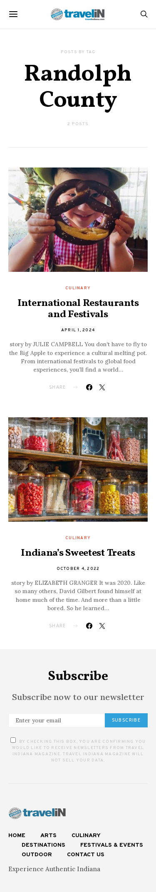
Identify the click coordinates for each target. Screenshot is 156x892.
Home (16, 835)
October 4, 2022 (78, 569)
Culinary (78, 288)
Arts (48, 835)
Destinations (43, 845)
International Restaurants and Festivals (78, 309)
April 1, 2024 (78, 330)
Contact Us (85, 854)
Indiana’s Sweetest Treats (78, 553)
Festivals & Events (111, 845)
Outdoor (37, 854)
